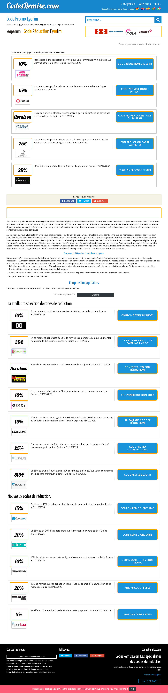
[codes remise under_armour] (101, 31)
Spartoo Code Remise (137, 614)
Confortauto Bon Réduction (137, 368)
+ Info (49, 24)
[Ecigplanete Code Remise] (22, 180)
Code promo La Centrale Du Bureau (135, 117)
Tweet (85, 200)
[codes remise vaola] (130, 31)
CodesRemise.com (33, 5)
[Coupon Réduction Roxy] (18, 405)
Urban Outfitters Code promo (137, 561)
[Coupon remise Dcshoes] (18, 325)
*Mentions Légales (152, 674)
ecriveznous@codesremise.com (32, 656)
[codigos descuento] (148, 8)
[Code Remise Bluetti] (18, 485)
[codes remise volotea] (145, 31)
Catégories (128, 4)
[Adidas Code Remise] (18, 598)
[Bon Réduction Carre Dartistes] (22, 154)
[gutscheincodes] (137, 8)
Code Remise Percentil (137, 534)
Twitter (66, 656)
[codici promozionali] (159, 8)
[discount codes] (142, 8)
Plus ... (157, 4)
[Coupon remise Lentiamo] (18, 518)
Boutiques (144, 4)
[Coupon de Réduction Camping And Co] (18, 352)
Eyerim (95, 294)
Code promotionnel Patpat (135, 90)
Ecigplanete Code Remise (134, 170)
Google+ (101, 200)
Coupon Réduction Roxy (137, 395)
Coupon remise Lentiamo (137, 508)
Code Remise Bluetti (137, 474)
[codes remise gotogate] (116, 31)
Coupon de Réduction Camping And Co (137, 342)
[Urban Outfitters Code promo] (18, 571)
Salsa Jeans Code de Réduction (137, 422)
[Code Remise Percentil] (18, 545)
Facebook (68, 200)
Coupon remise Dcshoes (137, 315)
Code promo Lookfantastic (137, 448)
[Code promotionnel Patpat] (22, 101)
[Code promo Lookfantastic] (18, 458)
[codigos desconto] (153, 8)
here (83, 688)
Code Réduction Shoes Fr (135, 63)
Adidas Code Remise (137, 587)
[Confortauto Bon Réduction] (18, 379)
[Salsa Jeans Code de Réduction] (18, 432)
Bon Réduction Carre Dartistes (134, 143)
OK (132, 689)
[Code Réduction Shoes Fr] (22, 74)
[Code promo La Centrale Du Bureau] (22, 127)
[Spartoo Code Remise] (18, 625)
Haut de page (150, 681)
